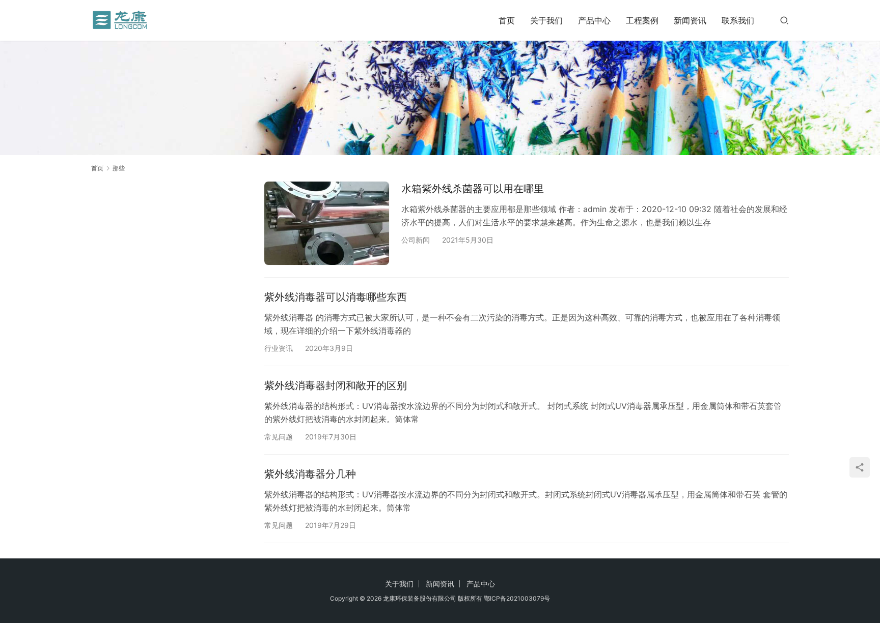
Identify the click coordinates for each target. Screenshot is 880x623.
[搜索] (784, 20)
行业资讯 (278, 348)
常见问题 (278, 436)
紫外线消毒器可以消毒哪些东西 (335, 297)
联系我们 (738, 20)
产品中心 (594, 20)
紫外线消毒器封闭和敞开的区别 (335, 385)
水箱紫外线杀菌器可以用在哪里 (472, 189)
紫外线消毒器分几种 (310, 474)
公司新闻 (415, 239)
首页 (507, 20)
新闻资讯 (690, 20)
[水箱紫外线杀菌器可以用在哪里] (326, 223)
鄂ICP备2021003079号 (517, 598)
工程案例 (642, 20)
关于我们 (546, 20)
